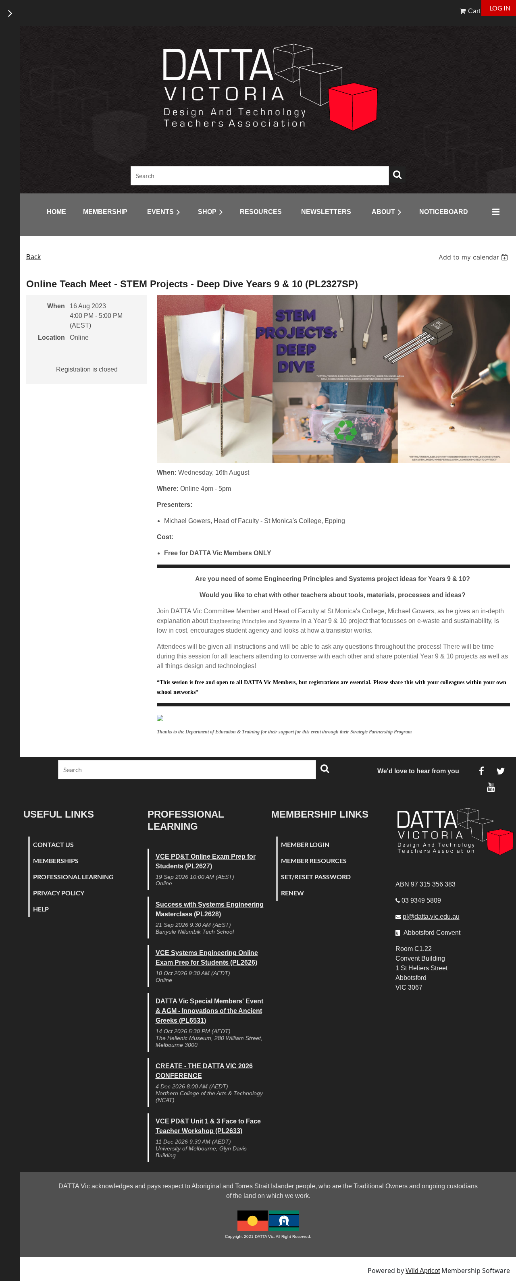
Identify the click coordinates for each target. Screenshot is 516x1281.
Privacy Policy (58, 893)
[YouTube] (490, 787)
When (56, 306)
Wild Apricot (423, 1270)
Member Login (305, 844)
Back (33, 256)
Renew (292, 893)
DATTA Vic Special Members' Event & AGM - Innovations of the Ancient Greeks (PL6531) (209, 1011)
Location (51, 337)
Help (41, 909)
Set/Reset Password (316, 876)
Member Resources (314, 860)
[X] (500, 771)
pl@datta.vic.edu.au (431, 916)
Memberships (56, 860)
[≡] (494, 208)
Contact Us (53, 844)
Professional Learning (73, 876)
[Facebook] (481, 771)
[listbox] (474, 257)
